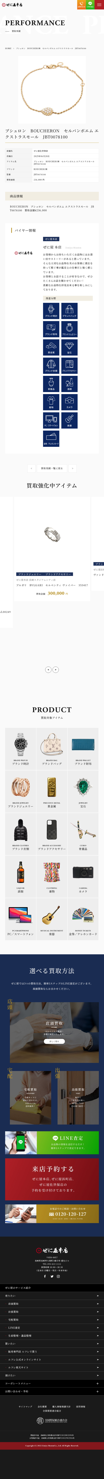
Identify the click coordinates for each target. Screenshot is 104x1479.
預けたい (10, 1375)
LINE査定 (14, 1327)
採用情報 (80, 1406)
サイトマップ (25, 1406)
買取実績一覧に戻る (52, 468)
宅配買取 (13, 1319)
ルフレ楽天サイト (18, 1367)
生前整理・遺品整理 (19, 1335)
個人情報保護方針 (61, 1406)
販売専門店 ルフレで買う (22, 1351)
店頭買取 (13, 1303)
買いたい (10, 1343)
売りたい (10, 1295)
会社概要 (42, 1406)
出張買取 (13, 1311)
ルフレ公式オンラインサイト (24, 1359)
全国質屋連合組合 (52, 1410)
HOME (8, 48)
